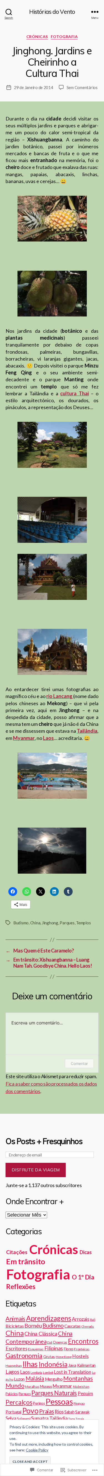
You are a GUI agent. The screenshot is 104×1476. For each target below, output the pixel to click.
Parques (67, 922)
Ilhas (30, 1363)
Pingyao (79, 1403)
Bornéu (33, 1325)
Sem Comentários (82, 87)
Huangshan (14, 1366)
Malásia (35, 1378)
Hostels (80, 1356)
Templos (83, 922)
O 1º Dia (83, 1277)
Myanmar (62, 1386)
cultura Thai (74, 393)
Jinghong (50, 922)
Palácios (12, 1394)
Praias (46, 1411)
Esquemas (36, 1349)
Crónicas (37, 36)
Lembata (36, 1372)
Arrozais (80, 1319)
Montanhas (78, 1378)
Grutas (49, 1356)
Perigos (39, 1403)
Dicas (86, 1252)
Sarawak (82, 1412)
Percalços (19, 1402)
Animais (15, 1318)
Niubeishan (81, 1386)
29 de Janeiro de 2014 (33, 87)
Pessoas (59, 1401)
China (35, 922)
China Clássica (40, 1333)
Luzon (19, 1378)
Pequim (85, 1393)
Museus (46, 1386)
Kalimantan (86, 1365)
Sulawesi (23, 1418)
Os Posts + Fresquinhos (44, 1141)
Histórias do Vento (52, 12)
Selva (11, 1418)
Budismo (21, 922)
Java (72, 1365)
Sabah (69, 1412)
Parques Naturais (54, 1393)
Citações (16, 1252)
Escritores (16, 1348)
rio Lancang (59, 696)
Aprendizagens (48, 1318)
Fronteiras (81, 1349)
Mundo (15, 1385)
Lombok (48, 1372)
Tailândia (58, 1418)
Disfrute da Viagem (36, 1169)
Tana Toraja (76, 1419)
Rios (59, 1411)
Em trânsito (25, 1261)
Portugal (13, 1411)
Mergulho (54, 1378)
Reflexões (20, 1286)
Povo (30, 1410)
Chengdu (88, 1326)
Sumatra (40, 1418)
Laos (25, 1372)
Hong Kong (64, 1357)
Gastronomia (24, 1355)
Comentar (79, 1063)
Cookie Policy (37, 1450)
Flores (68, 1349)
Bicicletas (15, 1326)
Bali (92, 1319)
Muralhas (32, 1386)
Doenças (60, 1342)
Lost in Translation (72, 1372)
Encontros (83, 1341)
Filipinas (53, 1348)
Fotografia (64, 36)
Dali (49, 1342)
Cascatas (72, 1326)
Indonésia (53, 1364)
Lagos (12, 1371)
